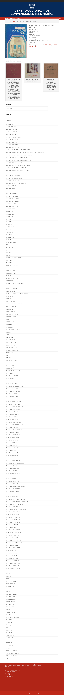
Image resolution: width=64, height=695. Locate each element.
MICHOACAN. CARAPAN (12, 393)
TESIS (7, 640)
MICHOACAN (9, 373)
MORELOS (9, 573)
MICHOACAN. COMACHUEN (13, 414)
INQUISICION (9, 327)
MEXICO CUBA (10, 365)
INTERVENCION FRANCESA (13, 329)
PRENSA (8, 609)
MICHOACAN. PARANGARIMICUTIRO (15, 486)
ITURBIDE (8, 332)
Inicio (6, 18)
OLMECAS (8, 589)
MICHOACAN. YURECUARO (13, 550)
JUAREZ (8, 334)
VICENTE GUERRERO (11, 655)
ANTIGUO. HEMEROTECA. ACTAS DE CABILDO (18, 150)
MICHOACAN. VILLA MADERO (13, 548)
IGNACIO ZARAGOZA (11, 316)
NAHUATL (8, 578)
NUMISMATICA (10, 586)
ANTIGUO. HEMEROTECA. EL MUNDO (15, 162)
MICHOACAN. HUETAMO (12, 432)
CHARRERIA (9, 224)
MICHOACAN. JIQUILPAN (12, 447)
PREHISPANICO (10, 607)
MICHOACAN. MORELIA (12, 471)
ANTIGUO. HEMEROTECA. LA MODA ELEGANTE (18, 165)
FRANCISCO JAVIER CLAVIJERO (14, 268)
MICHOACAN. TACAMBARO (13, 512)
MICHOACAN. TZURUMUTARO (14, 542)
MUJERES (8, 576)
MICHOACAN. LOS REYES (12, 465)
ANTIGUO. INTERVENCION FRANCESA (16, 183)
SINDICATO (9, 627)
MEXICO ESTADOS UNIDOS (13, 370)
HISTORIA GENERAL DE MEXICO (14, 304)
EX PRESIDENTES (10, 260)
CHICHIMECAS (10, 227)
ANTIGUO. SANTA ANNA (12, 206)
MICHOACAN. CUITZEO (12, 419)
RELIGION (8, 614)
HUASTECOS (9, 309)
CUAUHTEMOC (10, 237)
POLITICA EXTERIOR (11, 599)
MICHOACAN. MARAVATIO (13, 468)
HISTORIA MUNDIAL (11, 306)
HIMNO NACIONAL (11, 301)
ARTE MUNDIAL (10, 216)
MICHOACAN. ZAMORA (12, 558)
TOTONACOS (9, 645)
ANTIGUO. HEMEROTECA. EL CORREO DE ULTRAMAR (19, 160)
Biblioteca (12, 18)
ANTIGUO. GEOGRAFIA (12, 144)
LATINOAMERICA (10, 340)
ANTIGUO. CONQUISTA (12, 132)
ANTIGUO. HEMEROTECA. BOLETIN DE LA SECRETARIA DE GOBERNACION (25, 152)
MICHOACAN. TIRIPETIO (12, 527)
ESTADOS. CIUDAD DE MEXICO (14, 257)
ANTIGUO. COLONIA (11, 129)
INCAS (7, 319)
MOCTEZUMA (9, 571)
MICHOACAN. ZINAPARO (12, 560)
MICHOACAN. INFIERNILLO (13, 435)
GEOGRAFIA (9, 275)
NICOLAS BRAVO (10, 584)
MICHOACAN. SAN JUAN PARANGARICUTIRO (17, 501)
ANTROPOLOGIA (10, 209)
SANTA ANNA (9, 619)
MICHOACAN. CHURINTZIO (13, 404)
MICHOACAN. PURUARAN (12, 494)
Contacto (19, 18)
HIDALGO (8, 298)
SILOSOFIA (9, 622)
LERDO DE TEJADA (11, 342)
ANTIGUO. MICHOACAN (12, 196)
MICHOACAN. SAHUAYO (12, 496)
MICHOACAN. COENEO (12, 411)
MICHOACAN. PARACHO (12, 483)
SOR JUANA (9, 632)
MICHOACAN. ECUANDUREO (13, 422)
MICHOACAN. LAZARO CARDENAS (15, 463)
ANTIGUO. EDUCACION (12, 139)
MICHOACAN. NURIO (11, 476)
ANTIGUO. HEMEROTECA (12, 147)
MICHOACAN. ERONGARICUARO (14, 424)
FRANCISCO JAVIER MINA (12, 270)
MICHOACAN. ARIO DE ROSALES (14, 386)
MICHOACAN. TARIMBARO (13, 519)
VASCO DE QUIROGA (11, 650)
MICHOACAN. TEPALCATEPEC (13, 522)
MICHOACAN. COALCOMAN (13, 409)
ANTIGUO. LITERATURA (12, 188)
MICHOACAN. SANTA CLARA (13, 506)
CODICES (8, 229)
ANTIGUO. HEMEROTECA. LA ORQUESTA (16, 168)
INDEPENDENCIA (10, 322)
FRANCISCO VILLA (11, 273)
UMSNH (8, 648)
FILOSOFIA (9, 263)
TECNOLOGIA (9, 637)
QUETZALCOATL (10, 612)
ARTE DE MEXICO (10, 214)
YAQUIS (8, 658)
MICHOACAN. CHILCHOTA (13, 399)
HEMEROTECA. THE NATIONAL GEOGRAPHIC (17, 293)
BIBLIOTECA (13, 22)
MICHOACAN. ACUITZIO (12, 376)
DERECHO (8, 239)
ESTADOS (8, 255)
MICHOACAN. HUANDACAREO (14, 429)
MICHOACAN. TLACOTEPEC (13, 530)
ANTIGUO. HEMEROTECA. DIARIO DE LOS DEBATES (19, 155)
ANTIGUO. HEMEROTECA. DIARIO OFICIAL (17, 157)
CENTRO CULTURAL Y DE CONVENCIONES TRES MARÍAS (32, 12)
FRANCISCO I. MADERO (12, 265)
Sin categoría (9, 625)
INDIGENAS (9, 324)
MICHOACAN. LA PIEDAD (12, 455)
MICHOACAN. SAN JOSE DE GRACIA (15, 499)
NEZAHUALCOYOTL (11, 581)
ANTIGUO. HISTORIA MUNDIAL (14, 175)
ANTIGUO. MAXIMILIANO (12, 191)
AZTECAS (8, 219)
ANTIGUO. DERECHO (11, 134)
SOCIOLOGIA (9, 630)
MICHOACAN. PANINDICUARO (13, 481)
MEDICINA (8, 358)
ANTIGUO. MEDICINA (11, 193)
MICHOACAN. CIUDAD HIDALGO (14, 406)
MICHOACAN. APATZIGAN (12, 381)
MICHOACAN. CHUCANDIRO (13, 401)
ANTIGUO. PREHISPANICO (12, 201)
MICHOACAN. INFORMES (12, 437)
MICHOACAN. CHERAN (12, 396)
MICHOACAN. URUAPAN (12, 545)
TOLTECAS (9, 643)
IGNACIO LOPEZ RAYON (12, 314)
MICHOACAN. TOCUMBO (12, 535)
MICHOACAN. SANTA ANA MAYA (14, 504)
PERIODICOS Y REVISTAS (12, 596)
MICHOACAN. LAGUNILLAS (13, 460)
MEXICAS (8, 363)
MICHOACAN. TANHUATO (12, 514)
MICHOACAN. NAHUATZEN (13, 473)
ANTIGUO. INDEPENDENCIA (13, 180)
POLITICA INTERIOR (11, 601)
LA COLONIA (9, 337)
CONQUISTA (9, 232)
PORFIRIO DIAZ (10, 604)
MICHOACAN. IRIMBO (11, 442)
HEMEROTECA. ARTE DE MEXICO (14, 286)
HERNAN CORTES (10, 296)
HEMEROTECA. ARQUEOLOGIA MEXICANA (17, 283)
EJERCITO (8, 250)
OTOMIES (8, 591)
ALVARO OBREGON (11, 126)
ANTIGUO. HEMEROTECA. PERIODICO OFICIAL (18, 170)
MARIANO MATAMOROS (12, 350)
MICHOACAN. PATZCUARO (13, 489)
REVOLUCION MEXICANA (12, 617)
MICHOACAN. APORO (11, 383)
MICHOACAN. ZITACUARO (13, 566)
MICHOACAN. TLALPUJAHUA (13, 532)
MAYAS (8, 355)
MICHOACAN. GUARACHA (12, 427)
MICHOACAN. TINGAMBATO (13, 524)
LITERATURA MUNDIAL (12, 347)
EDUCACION (9, 247)
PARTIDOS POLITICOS (11, 594)
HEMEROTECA (10, 281)
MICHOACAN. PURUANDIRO (13, 491)
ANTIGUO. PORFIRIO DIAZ (12, 198)
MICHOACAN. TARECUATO (13, 517)
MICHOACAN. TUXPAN (12, 537)
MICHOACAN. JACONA (12, 445)
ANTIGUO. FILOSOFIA (11, 142)
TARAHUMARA (10, 635)
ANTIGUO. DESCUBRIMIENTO (13, 137)
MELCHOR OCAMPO (11, 360)
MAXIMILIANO (9, 352)
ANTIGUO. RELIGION (11, 203)
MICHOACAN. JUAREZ (12, 450)
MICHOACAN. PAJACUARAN (13, 478)
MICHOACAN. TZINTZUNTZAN (14, 540)
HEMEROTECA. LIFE (11, 291)
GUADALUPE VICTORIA (12, 278)
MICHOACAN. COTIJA (11, 417)
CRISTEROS (9, 234)
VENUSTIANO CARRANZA (12, 653)
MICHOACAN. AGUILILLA (12, 378)
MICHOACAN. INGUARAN (12, 440)
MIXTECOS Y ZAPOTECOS (13, 568)
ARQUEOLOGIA (10, 211)
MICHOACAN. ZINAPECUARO (13, 563)
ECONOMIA (9, 245)
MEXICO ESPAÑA (10, 368)
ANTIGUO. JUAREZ (11, 186)
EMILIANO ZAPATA (11, 252)
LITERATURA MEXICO (11, 345)
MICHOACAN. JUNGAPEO (12, 453)
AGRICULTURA (10, 124)
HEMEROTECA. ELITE (11, 288)
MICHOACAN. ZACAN (11, 553)
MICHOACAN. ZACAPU (12, 555)
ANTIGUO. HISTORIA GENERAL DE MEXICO (17, 173)
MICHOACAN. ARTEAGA (12, 388)
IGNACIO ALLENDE (11, 311)
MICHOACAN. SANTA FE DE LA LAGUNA (16, 509)
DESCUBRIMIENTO (11, 242)
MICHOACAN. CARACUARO (13, 391)
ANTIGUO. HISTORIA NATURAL (14, 178)
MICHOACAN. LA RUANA (12, 458)
